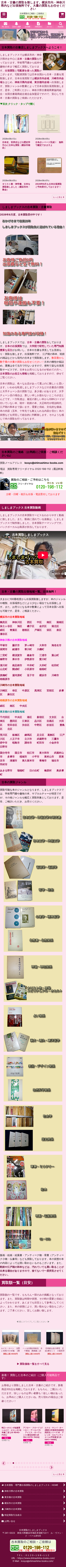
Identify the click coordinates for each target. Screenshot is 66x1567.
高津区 (38, 689)
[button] (4, 15)
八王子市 (15, 737)
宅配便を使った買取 (28, 69)
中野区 (38, 723)
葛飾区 (51, 733)
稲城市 (23, 755)
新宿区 (40, 716)
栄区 (49, 629)
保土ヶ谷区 (6, 625)
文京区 (52, 716)
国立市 (18, 751)
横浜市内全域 (41, 77)
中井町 (30, 664)
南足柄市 (17, 664)
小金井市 (54, 741)
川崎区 (3, 689)
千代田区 (5, 716)
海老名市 (56, 644)
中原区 (25, 689)
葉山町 (55, 654)
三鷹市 (55, 737)
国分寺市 (5, 751)
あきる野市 (6, 769)
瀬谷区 (3, 633)
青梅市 (43, 759)
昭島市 (16, 741)
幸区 (14, 689)
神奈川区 (17, 621)
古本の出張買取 (13, 345)
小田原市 (29, 668)
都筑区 (25, 629)
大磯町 (40, 648)
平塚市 (3, 644)
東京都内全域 (41, 81)
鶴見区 (3, 621)
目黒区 (50, 720)
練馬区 (28, 733)
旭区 (19, 625)
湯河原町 (17, 674)
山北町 (3, 668)
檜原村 (48, 769)
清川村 (3, 664)
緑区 (2, 629)
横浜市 (43, 674)
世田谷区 (12, 723)
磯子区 (30, 625)
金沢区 (43, 625)
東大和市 (44, 751)
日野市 (3, 745)
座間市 (3, 648)
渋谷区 (25, 723)
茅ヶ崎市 (29, 644)
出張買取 (10, 69)
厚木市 (16, 658)
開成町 (16, 668)
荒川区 (3, 733)
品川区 (38, 720)
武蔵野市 (42, 737)
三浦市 (43, 654)
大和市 (43, 644)
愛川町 (43, 658)
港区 (29, 716)
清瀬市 (13, 759)
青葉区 (13, 629)
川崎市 (55, 674)
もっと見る (57, 196)
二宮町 (3, 654)
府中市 (3, 741)
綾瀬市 (16, 648)
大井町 (43, 664)
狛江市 (30, 751)
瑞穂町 (21, 769)
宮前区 (50, 689)
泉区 (58, 629)
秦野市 (3, 658)
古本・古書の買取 (27, 57)
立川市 (28, 737)
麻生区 (11, 693)
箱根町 (43, 668)
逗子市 (30, 674)
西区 (29, 621)
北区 (9, 727)
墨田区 (13, 720)
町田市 (40, 741)
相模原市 (5, 678)
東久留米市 (28, 759)
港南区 (60, 621)
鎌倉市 (30, 654)
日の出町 (34, 769)
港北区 (55, 625)
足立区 (40, 733)
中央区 (23, 704)
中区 (39, 621)
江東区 (25, 720)
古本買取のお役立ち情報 (13, 372)
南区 (49, 621)
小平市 (35, 755)
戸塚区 (38, 629)
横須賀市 (17, 654)
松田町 (55, 664)
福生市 (55, 759)
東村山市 (49, 755)
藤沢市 (16, 644)
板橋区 (16, 733)
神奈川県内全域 (23, 81)
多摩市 (11, 755)
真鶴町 (3, 674)
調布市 (28, 741)
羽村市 (3, 763)
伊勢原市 (29, 658)
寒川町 (28, 648)
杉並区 (50, 723)
